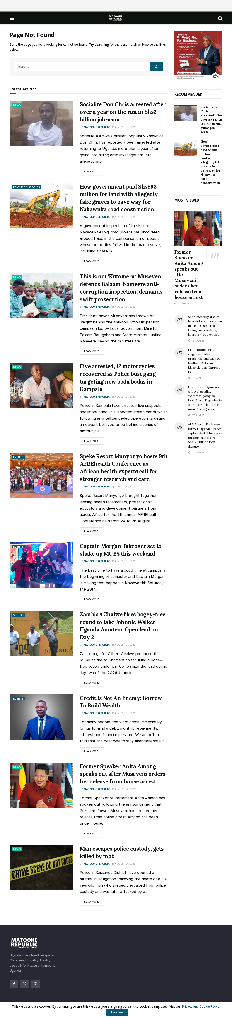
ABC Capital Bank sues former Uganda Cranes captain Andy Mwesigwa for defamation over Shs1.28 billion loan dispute (205, 435)
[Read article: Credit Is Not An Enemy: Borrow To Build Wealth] (41, 717)
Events (18, 456)
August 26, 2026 (124, 789)
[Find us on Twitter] (24, 984)
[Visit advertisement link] (198, 55)
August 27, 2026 (124, 127)
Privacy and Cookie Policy (200, 1006)
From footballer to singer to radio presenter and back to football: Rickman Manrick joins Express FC (204, 361)
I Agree (117, 1012)
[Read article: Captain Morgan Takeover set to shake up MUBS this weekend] (41, 565)
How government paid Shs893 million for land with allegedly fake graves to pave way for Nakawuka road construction (211, 162)
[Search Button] (220, 18)
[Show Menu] (12, 18)
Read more (94, 171)
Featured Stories (26, 187)
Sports (18, 615)
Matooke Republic (97, 127)
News (17, 105)
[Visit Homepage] (116, 18)
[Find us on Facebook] (14, 984)
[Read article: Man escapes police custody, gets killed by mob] (41, 867)
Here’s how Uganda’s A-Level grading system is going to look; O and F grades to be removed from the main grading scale (205, 398)
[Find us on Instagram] (35, 984)
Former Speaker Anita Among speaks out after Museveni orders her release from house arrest (122, 774)
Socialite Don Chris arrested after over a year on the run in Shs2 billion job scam (123, 112)
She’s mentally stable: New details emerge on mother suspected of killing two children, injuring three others (205, 326)
